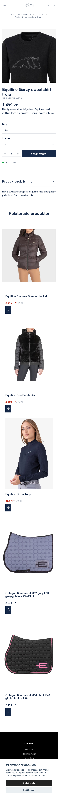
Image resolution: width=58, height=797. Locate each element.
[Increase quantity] (18, 153)
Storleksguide (29, 753)
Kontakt (29, 749)
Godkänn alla (29, 783)
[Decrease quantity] (5, 153)
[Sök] (49, 5)
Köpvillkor (29, 758)
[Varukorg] (54, 5)
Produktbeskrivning (17, 181)
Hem (12, 14)
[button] (51, 57)
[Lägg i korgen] (8, 610)
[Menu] (4, 5)
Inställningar (29, 790)
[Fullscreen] (29, 56)
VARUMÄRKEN (24, 14)
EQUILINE (39, 14)
